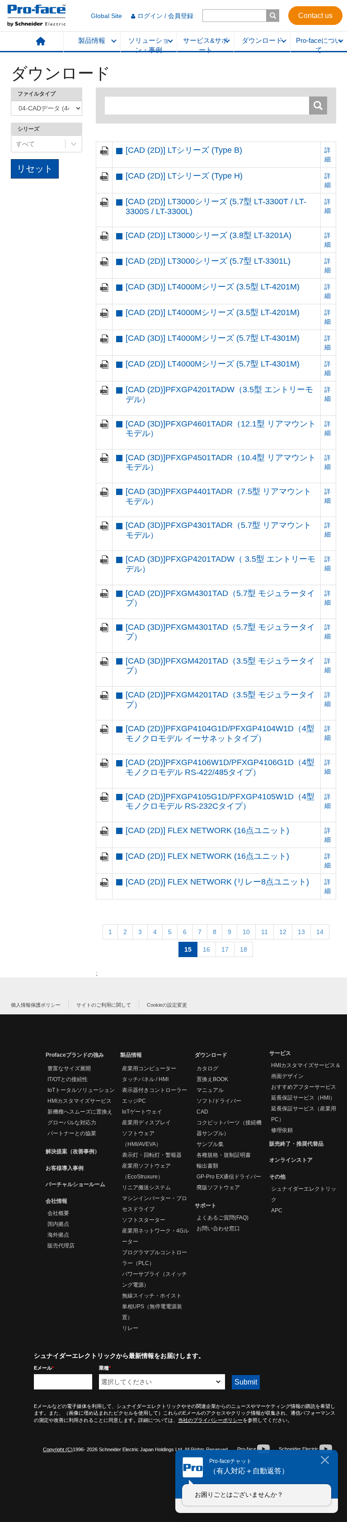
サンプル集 (210, 1144)
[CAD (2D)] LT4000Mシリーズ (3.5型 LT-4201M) (213, 312)
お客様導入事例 (65, 1168)
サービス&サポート (205, 44)
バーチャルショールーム (75, 1184)
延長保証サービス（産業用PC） (303, 1114)
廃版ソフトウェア (218, 1187)
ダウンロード (262, 40)
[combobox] (17, 143)
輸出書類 (207, 1166)
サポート (205, 1205)
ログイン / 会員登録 (165, 15)
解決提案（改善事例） (73, 1151)
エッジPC (134, 1101)
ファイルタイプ (37, 94)
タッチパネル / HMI (145, 1079)
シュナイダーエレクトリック (303, 1194)
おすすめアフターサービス (303, 1087)
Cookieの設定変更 (167, 1005)
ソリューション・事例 (148, 44)
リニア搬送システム (146, 1187)
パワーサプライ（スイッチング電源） (154, 1279)
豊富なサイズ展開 (69, 1068)
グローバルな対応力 (71, 1122)
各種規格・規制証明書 (224, 1155)
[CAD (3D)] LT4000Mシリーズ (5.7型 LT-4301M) (213, 338)
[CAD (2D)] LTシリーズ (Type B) (184, 150)
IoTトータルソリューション (81, 1090)
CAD (202, 1112)
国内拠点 (58, 1224)
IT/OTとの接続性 (67, 1079)
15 (188, 949)
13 (301, 931)
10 (246, 931)
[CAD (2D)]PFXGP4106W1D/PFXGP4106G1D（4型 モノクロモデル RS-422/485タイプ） (220, 767)
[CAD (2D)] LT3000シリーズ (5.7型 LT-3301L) (208, 261)
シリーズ (28, 129)
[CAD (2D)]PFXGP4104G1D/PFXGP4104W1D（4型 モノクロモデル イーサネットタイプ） (220, 733)
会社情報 (56, 1201)
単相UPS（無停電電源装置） (152, 1311)
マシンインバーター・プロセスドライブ (154, 1203)
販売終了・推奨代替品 (296, 1144)
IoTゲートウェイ (142, 1112)
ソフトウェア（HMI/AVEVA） (141, 1138)
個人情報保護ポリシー (36, 1005)
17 (225, 949)
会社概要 (58, 1213)
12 (282, 931)
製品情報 (91, 40)
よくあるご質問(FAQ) (223, 1218)
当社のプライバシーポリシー (210, 1420)
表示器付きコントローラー (154, 1090)
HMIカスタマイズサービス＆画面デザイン (306, 1070)
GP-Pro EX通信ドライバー (229, 1177)
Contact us (315, 15)
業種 (105, 1368)
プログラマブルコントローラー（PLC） (154, 1257)
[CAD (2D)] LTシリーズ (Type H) (184, 175)
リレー (130, 1328)
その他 (277, 1177)
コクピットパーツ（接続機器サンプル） (229, 1128)
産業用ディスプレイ (146, 1122)
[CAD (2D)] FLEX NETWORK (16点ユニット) (207, 830)
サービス (280, 1053)
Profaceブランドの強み (75, 1055)
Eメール (44, 1368)
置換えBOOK (212, 1079)
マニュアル (210, 1090)
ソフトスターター (143, 1220)
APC (276, 1210)
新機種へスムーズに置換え (80, 1112)
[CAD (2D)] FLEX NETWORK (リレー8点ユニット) (217, 881)
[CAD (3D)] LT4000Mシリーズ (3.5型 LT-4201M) (213, 286)
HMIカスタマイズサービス (79, 1101)
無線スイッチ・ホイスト (152, 1296)
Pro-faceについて (319, 44)
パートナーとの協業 (71, 1133)
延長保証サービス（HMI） (303, 1098)
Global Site (106, 15)
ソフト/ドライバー (219, 1101)
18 (243, 949)
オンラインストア (291, 1160)
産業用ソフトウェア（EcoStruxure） (146, 1171)
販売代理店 (61, 1245)
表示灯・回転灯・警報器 (152, 1155)
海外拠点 (58, 1235)
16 (206, 949)
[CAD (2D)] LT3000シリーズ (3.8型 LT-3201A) (208, 235)
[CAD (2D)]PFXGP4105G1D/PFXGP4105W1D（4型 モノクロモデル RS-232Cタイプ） (220, 801)
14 (320, 931)
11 (264, 931)
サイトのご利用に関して (103, 1005)
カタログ (207, 1068)
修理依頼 (282, 1130)
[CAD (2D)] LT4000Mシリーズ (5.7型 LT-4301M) (213, 363)
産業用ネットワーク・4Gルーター (155, 1236)
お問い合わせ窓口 (218, 1228)
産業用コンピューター (149, 1068)
